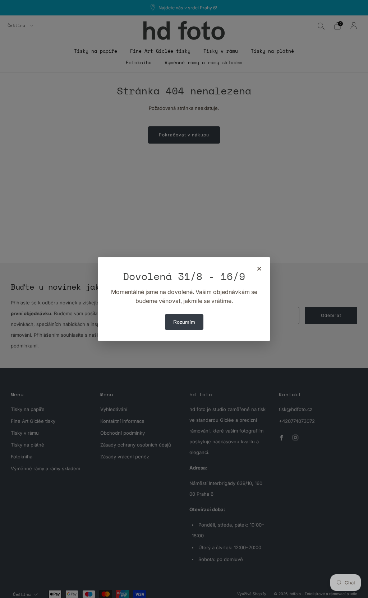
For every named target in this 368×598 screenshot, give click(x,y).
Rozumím (184, 322)
